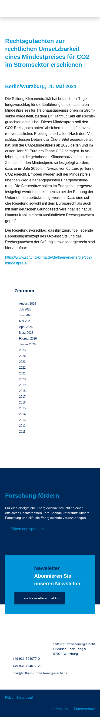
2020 (22, 379)
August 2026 (27, 303)
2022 (22, 367)
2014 (22, 414)
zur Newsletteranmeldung (42, 598)
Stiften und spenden (27, 529)
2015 (22, 408)
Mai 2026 (25, 321)
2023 (22, 362)
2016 (22, 402)
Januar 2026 (27, 344)
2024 (22, 356)
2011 (22, 431)
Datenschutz (84, 709)
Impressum (59, 709)
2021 (22, 373)
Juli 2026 (25, 309)
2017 (22, 396)
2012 (22, 425)
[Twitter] (40, 698)
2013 (22, 420)
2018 (22, 391)
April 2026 (26, 327)
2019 (22, 385)
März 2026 (26, 332)
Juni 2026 (25, 315)
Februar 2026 (28, 338)
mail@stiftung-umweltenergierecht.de (40, 673)
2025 (22, 350)
